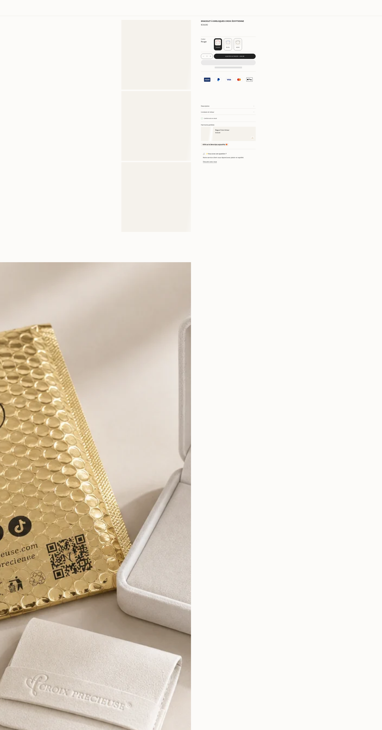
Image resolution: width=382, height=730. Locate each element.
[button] (26, 13)
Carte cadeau (356, 7)
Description (205, 106)
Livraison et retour (207, 112)
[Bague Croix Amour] (207, 134)
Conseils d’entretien (52, 259)
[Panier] (376, 13)
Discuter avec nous (210, 162)
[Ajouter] (252, 137)
